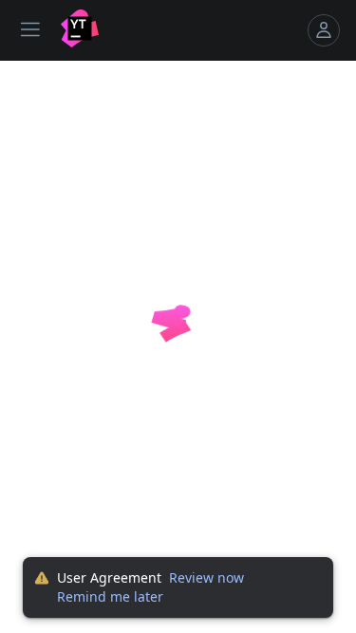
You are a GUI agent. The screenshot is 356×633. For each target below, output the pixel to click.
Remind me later (110, 596)
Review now (206, 577)
